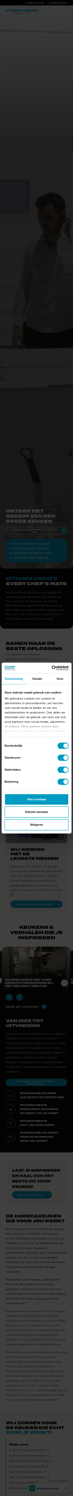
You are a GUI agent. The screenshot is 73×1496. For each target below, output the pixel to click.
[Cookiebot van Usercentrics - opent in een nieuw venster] (52, 667)
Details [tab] (37, 678)
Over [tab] (60, 678)
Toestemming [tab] (13, 678)
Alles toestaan (36, 799)
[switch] (63, 758)
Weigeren (36, 824)
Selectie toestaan (36, 811)
